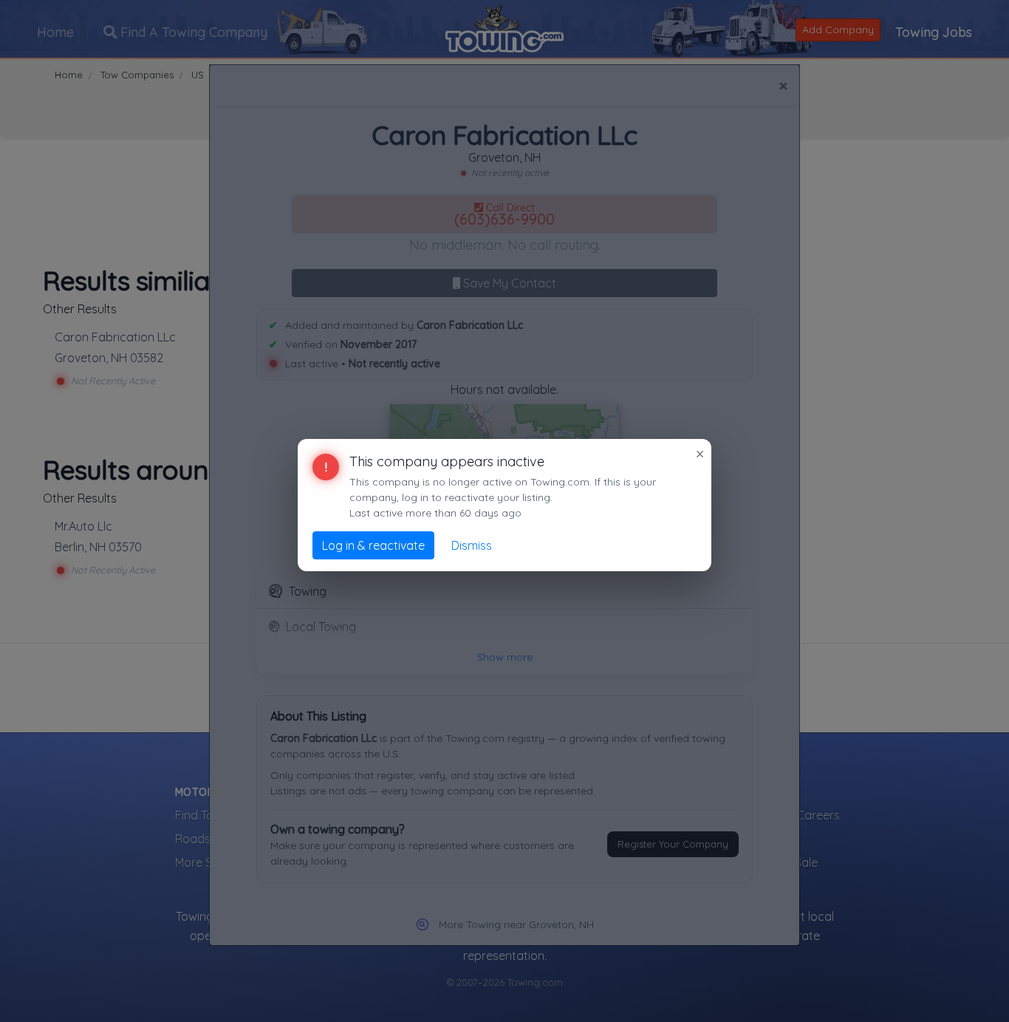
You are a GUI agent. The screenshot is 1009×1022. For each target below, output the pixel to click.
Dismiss (471, 545)
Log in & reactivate (373, 545)
